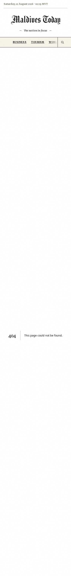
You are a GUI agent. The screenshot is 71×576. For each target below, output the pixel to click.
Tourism (37, 42)
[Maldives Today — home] (35, 19)
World (54, 42)
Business (20, 42)
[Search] (62, 42)
